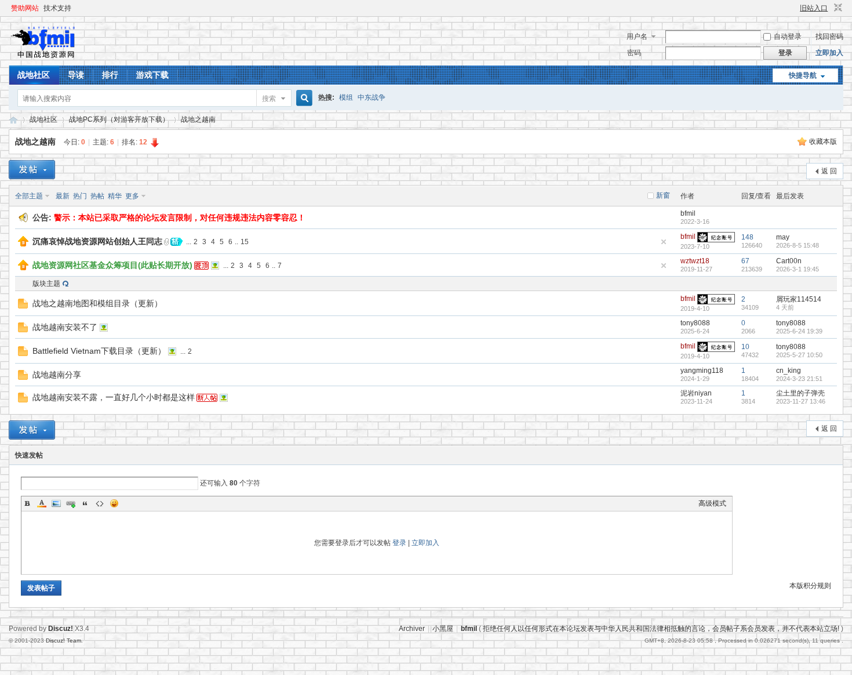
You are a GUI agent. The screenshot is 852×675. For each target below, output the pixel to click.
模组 (346, 97)
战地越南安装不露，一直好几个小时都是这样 (113, 397)
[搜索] (303, 98)
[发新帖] (32, 169)
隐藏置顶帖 (663, 241)
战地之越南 (198, 119)
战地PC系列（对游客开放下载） (119, 119)
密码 (634, 53)
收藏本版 (823, 141)
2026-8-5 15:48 (797, 245)
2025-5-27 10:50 (799, 354)
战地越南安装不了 (64, 327)
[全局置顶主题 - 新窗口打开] (23, 244)
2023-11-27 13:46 (800, 401)
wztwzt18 (694, 261)
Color (42, 503)
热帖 (97, 196)
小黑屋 (442, 629)
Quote (85, 503)
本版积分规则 (810, 586)
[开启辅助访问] (795, 8)
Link (71, 503)
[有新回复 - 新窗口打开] (23, 306)
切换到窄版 (836, 8)
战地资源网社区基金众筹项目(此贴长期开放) (112, 265)
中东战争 (371, 97)
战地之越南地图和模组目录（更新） (97, 303)
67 (745, 261)
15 (245, 242)
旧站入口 (814, 8)
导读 (76, 74)
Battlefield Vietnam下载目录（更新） (99, 350)
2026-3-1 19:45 (797, 269)
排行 (110, 74)
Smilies (114, 503)
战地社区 (33, 74)
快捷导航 (803, 75)
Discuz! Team (63, 640)
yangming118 (701, 370)
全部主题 (29, 196)
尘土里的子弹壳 (800, 393)
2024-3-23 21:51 (799, 378)
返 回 (829, 171)
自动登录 (788, 36)
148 (747, 237)
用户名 (637, 36)
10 (745, 347)
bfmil (688, 213)
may (782, 237)
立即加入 (829, 53)
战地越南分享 (56, 374)
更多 (132, 196)
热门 (80, 196)
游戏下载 (152, 74)
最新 (63, 196)
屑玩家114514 (798, 299)
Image (56, 503)
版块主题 (46, 284)
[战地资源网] (46, 59)
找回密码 (829, 36)
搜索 (269, 99)
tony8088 (695, 323)
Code (99, 503)
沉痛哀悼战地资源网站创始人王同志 (97, 241)
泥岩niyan (696, 393)
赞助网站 (25, 8)
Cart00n (789, 261)
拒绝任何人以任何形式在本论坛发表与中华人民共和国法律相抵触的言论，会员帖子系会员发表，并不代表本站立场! (661, 629)
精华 (115, 196)
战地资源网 (13, 119)
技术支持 (57, 8)
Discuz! (60, 629)
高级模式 (712, 503)
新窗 (663, 195)
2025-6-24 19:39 (799, 331)
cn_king (788, 370)
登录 (399, 543)
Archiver (412, 629)
